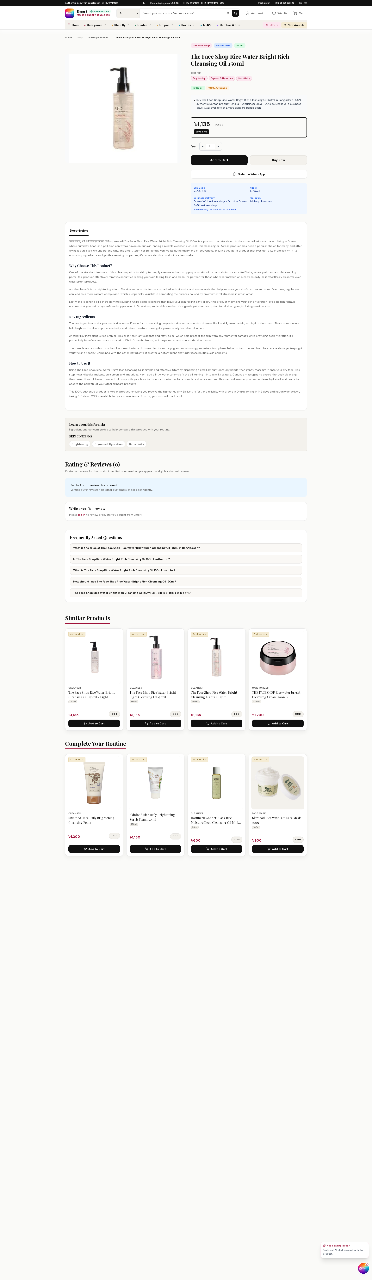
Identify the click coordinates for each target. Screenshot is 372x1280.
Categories (93, 25)
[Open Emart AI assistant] (363, 1268)
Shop (75, 25)
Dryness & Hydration (222, 78)
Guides (141, 25)
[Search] (235, 13)
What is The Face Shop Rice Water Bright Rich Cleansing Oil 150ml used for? (124, 570)
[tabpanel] (186, 319)
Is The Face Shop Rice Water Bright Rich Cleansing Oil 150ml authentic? (121, 559)
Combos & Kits (228, 25)
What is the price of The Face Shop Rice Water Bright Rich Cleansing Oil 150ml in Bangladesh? (136, 548)
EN (300, 3)
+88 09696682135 (284, 3)
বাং (305, 3)
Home (68, 37)
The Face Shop (201, 45)
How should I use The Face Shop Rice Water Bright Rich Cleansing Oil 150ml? (124, 581)
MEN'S (206, 25)
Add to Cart (219, 160)
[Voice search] (228, 13)
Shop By (118, 25)
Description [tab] (79, 231)
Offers (274, 25)
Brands (185, 25)
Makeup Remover (99, 37)
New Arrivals (296, 25)
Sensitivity (244, 78)
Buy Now (278, 160)
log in (81, 514)
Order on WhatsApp (251, 174)
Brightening (199, 78)
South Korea (223, 45)
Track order (263, 3)
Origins (163, 25)
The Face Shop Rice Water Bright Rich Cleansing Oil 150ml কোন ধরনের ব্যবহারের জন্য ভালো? (132, 592)
